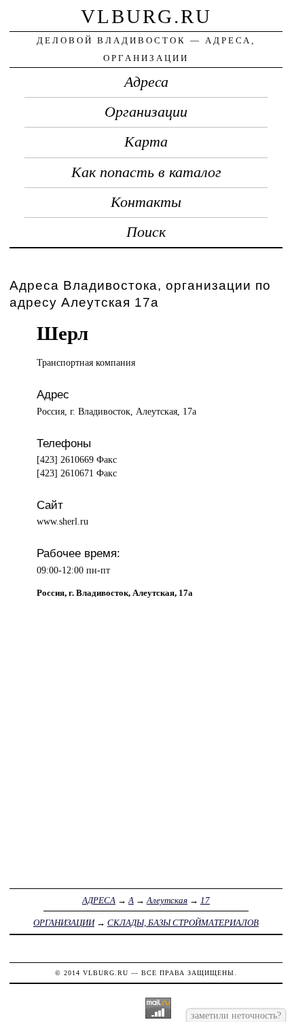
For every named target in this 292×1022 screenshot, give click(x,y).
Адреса (146, 82)
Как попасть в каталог (146, 172)
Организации (146, 112)
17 (205, 900)
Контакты (146, 202)
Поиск (146, 232)
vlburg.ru (146, 16)
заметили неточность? (236, 1015)
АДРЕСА (98, 900)
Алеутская (167, 900)
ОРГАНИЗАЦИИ (63, 922)
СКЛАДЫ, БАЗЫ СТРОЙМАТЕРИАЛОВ (183, 922)
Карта (146, 142)
